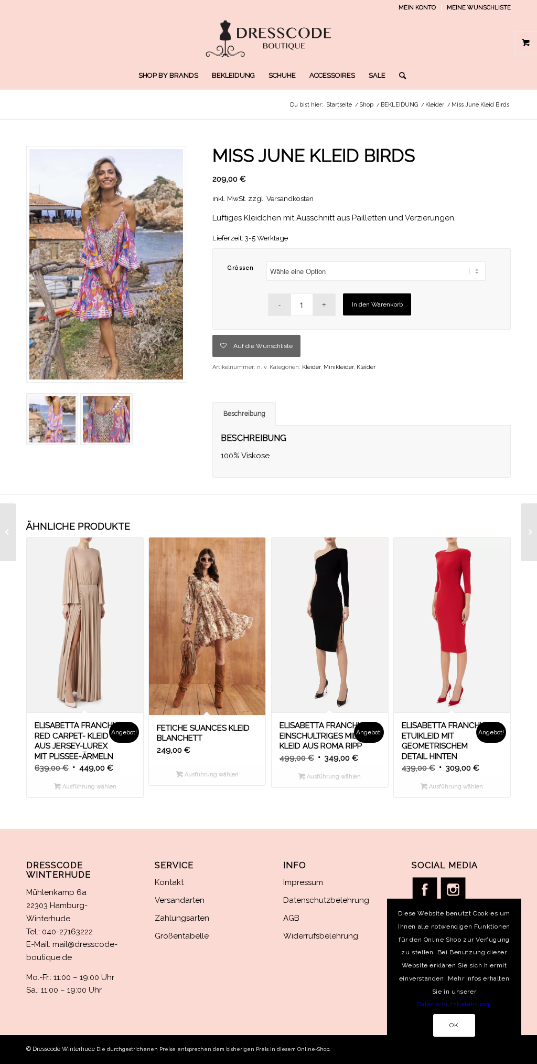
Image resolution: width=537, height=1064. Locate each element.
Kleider (311, 367)
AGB (291, 918)
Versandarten (180, 900)
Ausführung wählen (88, 786)
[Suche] (399, 75)
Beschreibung (244, 413)
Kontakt (169, 882)
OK (453, 1025)
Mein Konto (417, 7)
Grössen (241, 268)
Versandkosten (290, 198)
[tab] (244, 414)
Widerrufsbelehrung (320, 936)
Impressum (303, 882)
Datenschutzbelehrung (326, 900)
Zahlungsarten (182, 918)
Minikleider (338, 367)
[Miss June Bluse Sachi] (8, 532)
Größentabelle (182, 936)
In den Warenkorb (377, 304)
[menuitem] (417, 7)
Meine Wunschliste (479, 7)
